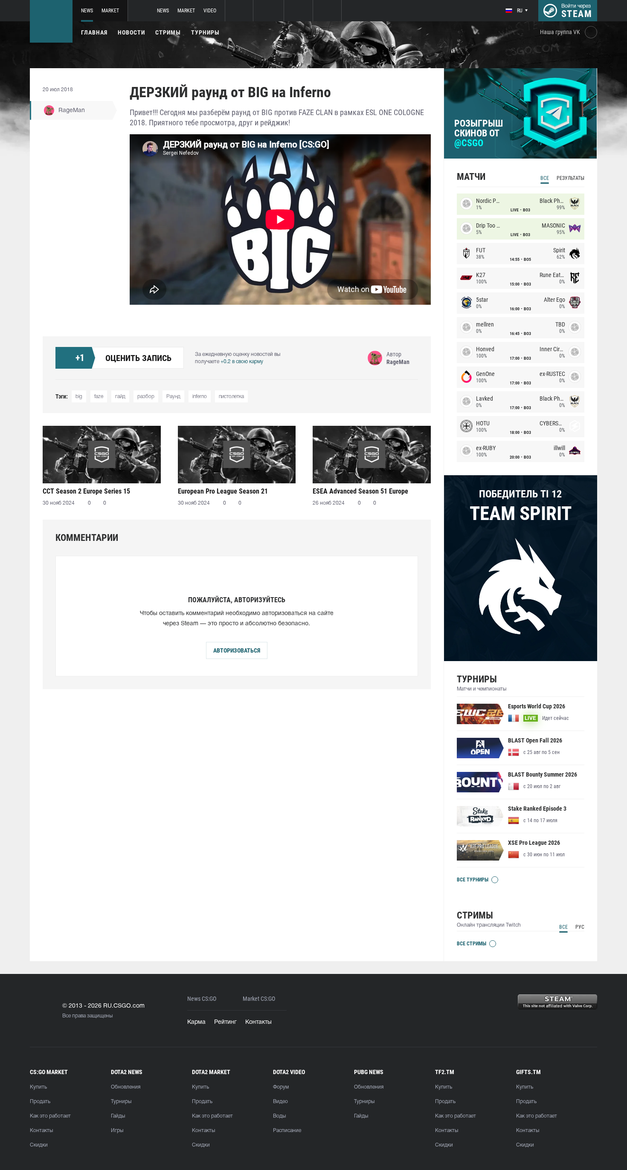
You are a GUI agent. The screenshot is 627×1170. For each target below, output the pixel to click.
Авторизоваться (236, 650)
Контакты (258, 1022)
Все (544, 178)
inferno (199, 396)
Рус (579, 927)
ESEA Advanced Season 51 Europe (360, 491)
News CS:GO (201, 999)
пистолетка (231, 396)
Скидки (39, 1145)
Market (110, 11)
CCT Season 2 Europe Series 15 (86, 491)
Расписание (287, 1130)
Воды (279, 1116)
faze (98, 396)
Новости (131, 32)
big (78, 396)
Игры (117, 1130)
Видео (280, 1101)
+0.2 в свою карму (242, 361)
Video (209, 11)
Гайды (118, 1116)
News (87, 11)
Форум (281, 1087)
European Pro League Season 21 (223, 491)
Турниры (205, 32)
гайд (120, 396)
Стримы (168, 32)
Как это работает (50, 1116)
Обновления (125, 1087)
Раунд (173, 396)
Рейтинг (225, 1022)
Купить (38, 1087)
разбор (145, 396)
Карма (196, 1022)
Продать (40, 1101)
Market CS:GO (259, 999)
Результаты (570, 178)
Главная (94, 32)
